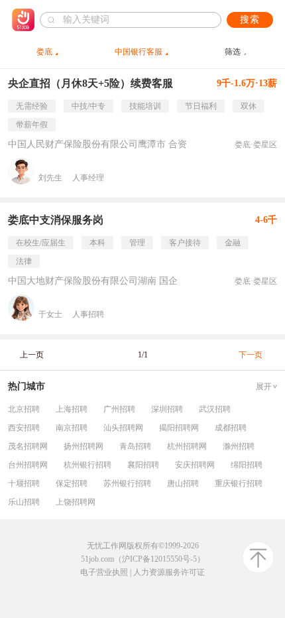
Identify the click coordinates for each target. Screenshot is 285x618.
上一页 (32, 354)
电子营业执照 (104, 572)
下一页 (250, 354)
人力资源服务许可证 (169, 572)
